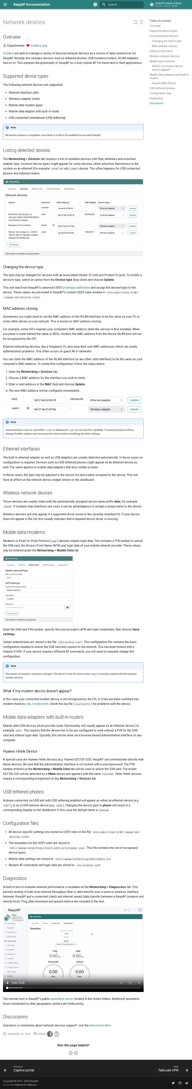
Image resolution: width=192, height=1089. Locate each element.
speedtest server (62, 999)
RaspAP (34, 1081)
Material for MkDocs (26, 1084)
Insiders (8, 53)
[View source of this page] (135, 22)
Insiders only (38, 45)
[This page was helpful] (70, 1053)
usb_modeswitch (37, 704)
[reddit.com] (187, 1083)
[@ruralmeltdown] (57, 1034)
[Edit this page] (141, 22)
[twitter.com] (173, 1083)
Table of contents (160, 20)
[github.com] (180, 1083)
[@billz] (50, 1034)
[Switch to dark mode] (95, 4)
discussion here (99, 1025)
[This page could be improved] (76, 1053)
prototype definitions (76, 287)
